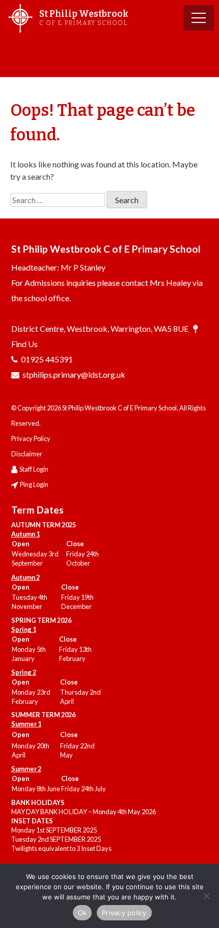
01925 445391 (47, 359)
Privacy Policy (30, 438)
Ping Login (34, 484)
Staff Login (33, 469)
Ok (82, 913)
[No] (206, 896)
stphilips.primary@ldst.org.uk (73, 374)
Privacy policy (124, 913)
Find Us (24, 344)
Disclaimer (26, 454)
